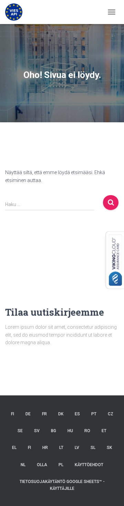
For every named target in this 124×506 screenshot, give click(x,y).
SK (109, 447)
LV (77, 447)
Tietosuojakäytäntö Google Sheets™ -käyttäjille (62, 485)
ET (104, 430)
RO (87, 430)
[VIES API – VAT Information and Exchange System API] (16, 12)
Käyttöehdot (89, 464)
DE (28, 414)
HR (45, 447)
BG (53, 430)
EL (14, 447)
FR (44, 414)
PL (61, 464)
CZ (110, 414)
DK (60, 414)
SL (93, 447)
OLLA (42, 464)
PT (93, 414)
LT (61, 447)
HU (70, 430)
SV (37, 430)
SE (20, 430)
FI (12, 414)
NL (23, 464)
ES (77, 414)
